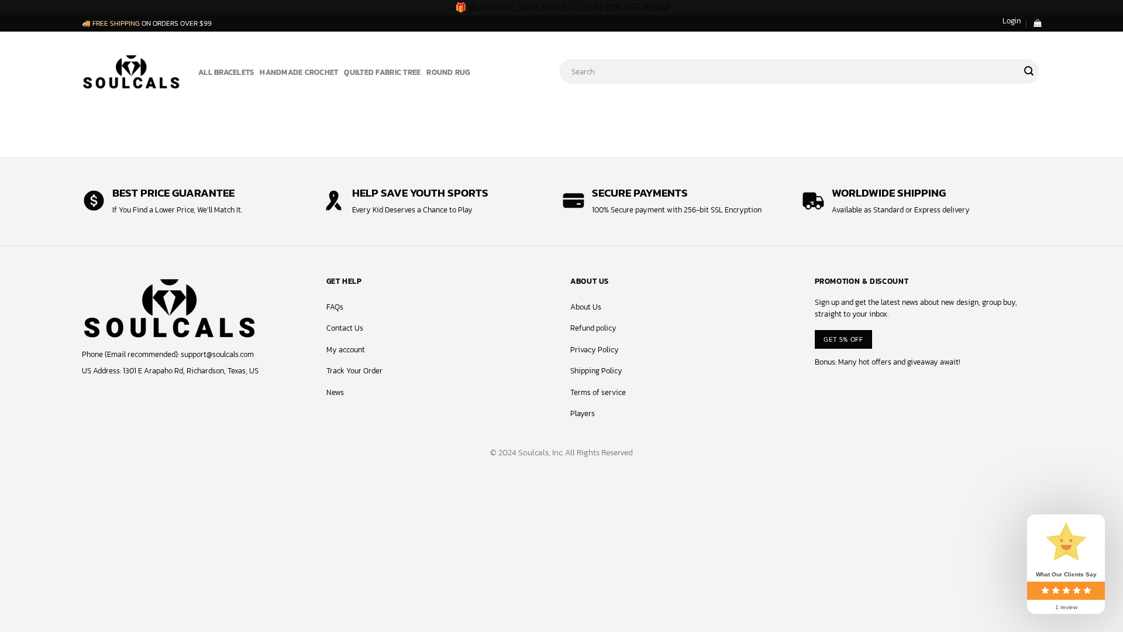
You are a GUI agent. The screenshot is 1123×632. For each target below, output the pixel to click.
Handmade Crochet (299, 72)
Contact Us (344, 328)
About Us (585, 306)
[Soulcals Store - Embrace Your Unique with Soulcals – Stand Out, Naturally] (131, 71)
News (335, 392)
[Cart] (1037, 23)
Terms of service (598, 392)
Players (582, 413)
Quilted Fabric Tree (382, 72)
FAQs (334, 306)
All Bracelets (226, 72)
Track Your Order (354, 370)
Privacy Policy (594, 349)
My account (345, 349)
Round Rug (448, 72)
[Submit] (1029, 71)
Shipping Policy (596, 370)
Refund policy (593, 328)
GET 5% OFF (843, 339)
